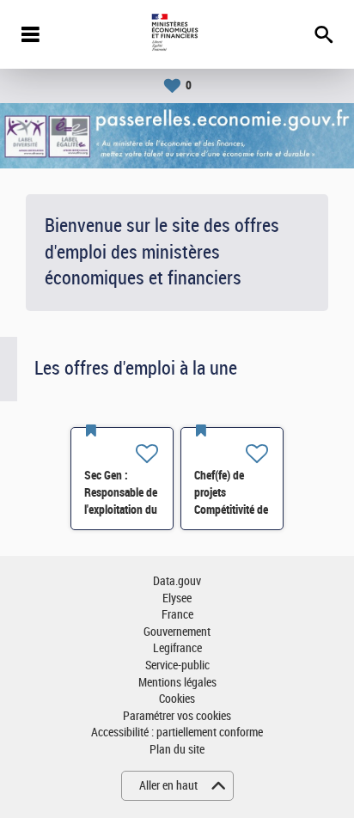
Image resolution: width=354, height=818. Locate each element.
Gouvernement (177, 632)
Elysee (177, 598)
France (177, 614)
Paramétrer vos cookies (177, 716)
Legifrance (177, 648)
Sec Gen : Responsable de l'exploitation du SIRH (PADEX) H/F (120, 509)
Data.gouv (177, 581)
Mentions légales (177, 682)
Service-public (177, 665)
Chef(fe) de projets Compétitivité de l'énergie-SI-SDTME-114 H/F (232, 509)
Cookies (177, 699)
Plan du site (177, 749)
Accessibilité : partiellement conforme (177, 732)
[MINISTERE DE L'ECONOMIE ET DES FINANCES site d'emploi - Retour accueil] (176, 34)
